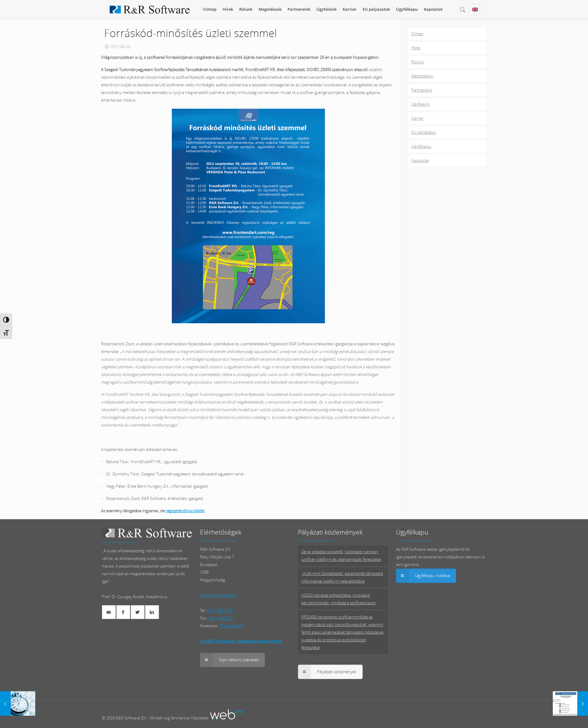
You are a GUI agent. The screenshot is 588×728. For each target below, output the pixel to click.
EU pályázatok (423, 132)
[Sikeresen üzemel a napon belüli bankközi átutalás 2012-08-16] (17, 703)
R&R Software (231, 626)
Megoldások (422, 76)
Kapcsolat (420, 160)
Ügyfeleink (420, 104)
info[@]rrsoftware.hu (218, 595)
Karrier (417, 118)
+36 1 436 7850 (220, 610)
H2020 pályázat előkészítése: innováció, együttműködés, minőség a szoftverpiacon (338, 599)
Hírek (415, 48)
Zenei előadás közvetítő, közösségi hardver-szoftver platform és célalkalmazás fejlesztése (341, 555)
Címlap (417, 33)
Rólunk (417, 62)
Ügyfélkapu (421, 146)
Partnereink (421, 90)
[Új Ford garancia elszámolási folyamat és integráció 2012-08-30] (570, 703)
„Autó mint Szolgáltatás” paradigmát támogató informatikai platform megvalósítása (342, 577)
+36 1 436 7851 (221, 618)
